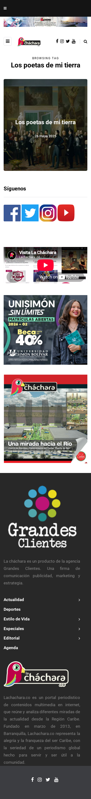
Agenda (11, 647)
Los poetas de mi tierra (45, 122)
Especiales (14, 628)
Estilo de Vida (17, 619)
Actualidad (14, 599)
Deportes (12, 609)
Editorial (12, 638)
